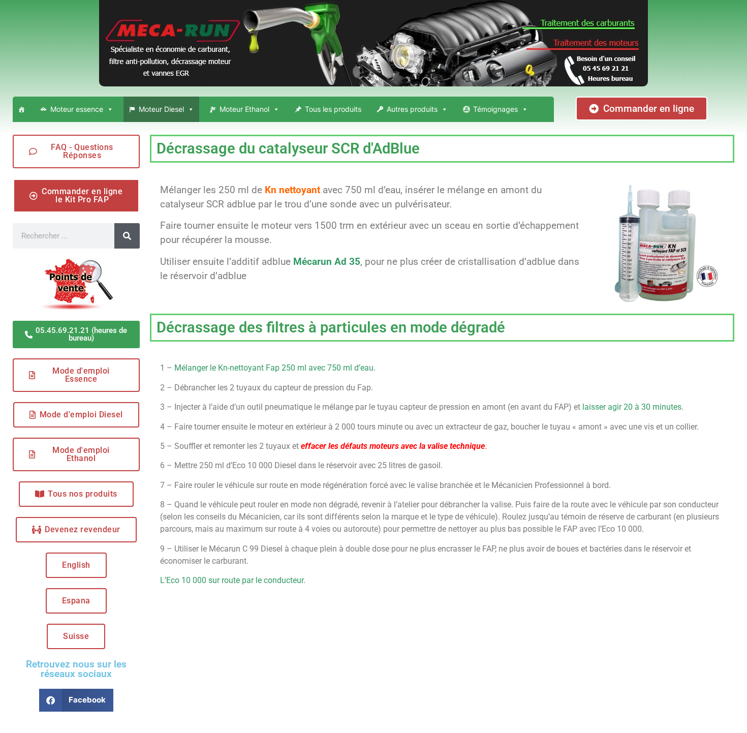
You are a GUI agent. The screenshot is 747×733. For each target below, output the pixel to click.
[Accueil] (21, 109)
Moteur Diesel (161, 109)
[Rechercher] (127, 236)
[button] (76, 700)
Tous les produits (333, 109)
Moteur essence (76, 109)
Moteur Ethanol (244, 109)
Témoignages (495, 109)
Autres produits (412, 109)
